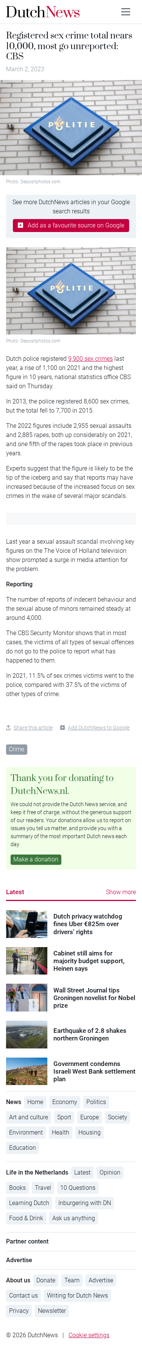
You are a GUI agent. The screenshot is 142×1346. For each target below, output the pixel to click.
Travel (43, 1187)
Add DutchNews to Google (99, 728)
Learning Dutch (29, 1203)
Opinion (110, 1172)
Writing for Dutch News (77, 1295)
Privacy (19, 1310)
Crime (16, 749)
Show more (121, 892)
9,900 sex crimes (90, 358)
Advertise (101, 1280)
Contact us (23, 1295)
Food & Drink (26, 1218)
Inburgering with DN (84, 1203)
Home (35, 1102)
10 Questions (77, 1187)
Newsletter (52, 1310)
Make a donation (35, 859)
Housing (89, 1132)
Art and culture (28, 1117)
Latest (15, 892)
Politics (96, 1102)
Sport (64, 1117)
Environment (26, 1132)
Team (72, 1280)
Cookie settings (89, 1335)
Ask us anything (73, 1218)
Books (17, 1187)
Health (60, 1132)
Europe (89, 1117)
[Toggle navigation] (125, 12)
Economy (64, 1102)
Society (117, 1117)
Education (22, 1147)
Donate (45, 1280)
